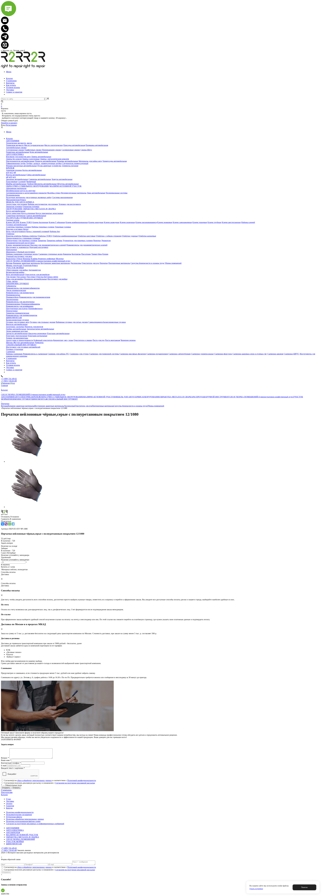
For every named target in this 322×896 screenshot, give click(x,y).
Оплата (9, 803)
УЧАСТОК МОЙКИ (15, 841)
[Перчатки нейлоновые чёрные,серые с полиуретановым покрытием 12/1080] (27, 461)
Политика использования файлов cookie (23, 821)
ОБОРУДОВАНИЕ (151, 397)
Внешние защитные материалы (21, 406)
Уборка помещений (155, 406)
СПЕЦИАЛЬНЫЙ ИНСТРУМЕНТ (62, 399)
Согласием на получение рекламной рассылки (75, 783)
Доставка (10, 801)
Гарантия (10, 806)
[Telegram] (13, 523)
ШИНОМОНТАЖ (39, 399)
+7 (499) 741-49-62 (9, 379)
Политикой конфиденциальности (81, 780)
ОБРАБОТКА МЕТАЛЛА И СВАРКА (176, 397)
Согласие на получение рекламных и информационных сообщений (35, 824)
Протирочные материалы (103, 406)
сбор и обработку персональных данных (34, 780)
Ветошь (4, 406)
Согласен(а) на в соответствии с (50, 780)
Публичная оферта (14, 817)
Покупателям (6, 792)
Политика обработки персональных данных (25, 819)
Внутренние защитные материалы (49, 406)
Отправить (6, 872)
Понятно (304, 887)
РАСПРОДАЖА (199, 397)
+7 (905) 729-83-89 (9, 381)
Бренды (9, 808)
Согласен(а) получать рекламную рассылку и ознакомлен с (49, 783)
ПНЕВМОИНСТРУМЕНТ (20, 399)
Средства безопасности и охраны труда (130, 406)
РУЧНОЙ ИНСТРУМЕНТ (217, 397)
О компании (6, 790)
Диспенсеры (69, 406)
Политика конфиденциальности (20, 812)
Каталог (4, 795)
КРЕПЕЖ (36, 397)
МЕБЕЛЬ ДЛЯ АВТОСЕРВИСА (129, 397)
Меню (8, 72)
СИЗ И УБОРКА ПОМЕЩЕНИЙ (20, 839)
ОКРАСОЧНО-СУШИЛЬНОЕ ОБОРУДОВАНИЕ (61, 397)
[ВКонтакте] (2, 523)
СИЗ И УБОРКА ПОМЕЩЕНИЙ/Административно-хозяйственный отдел (261, 397)
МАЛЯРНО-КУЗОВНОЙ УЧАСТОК (99, 397)
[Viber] (6, 523)
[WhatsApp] (9, 523)
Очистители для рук (83, 406)
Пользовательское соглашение (19, 815)
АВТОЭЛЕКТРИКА (23, 397)
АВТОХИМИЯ (7, 397)
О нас (8, 799)
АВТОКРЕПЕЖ (13, 832)
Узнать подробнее (256, 889)
